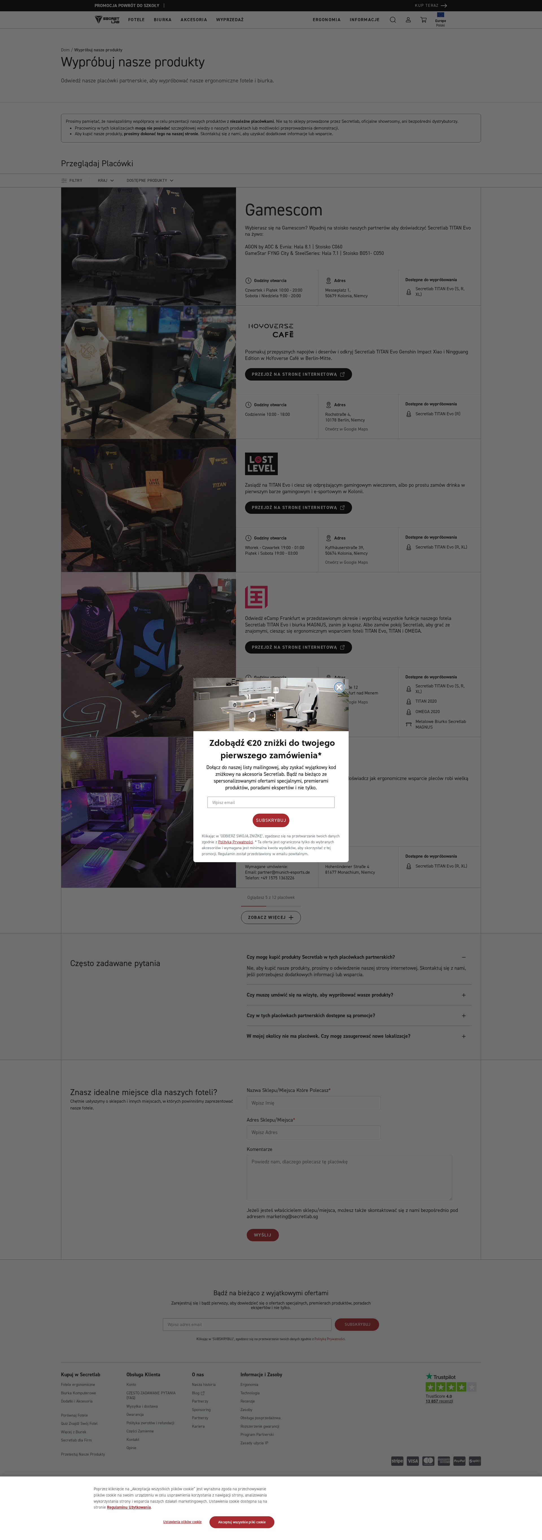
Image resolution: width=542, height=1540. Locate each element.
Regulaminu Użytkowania (129, 1507)
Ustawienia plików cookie (182, 1521)
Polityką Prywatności (235, 842)
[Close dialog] (339, 687)
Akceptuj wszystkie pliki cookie (242, 1521)
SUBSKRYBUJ (271, 820)
